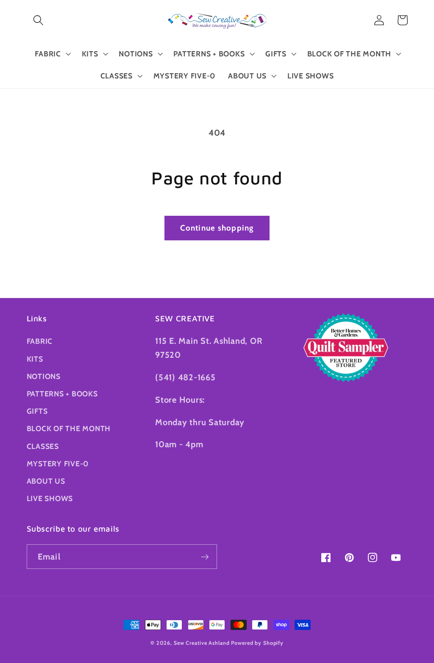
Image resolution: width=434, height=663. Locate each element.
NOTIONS (44, 376)
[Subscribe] (205, 556)
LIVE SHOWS (50, 498)
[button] (38, 20)
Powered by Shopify (257, 643)
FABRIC (40, 341)
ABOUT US (46, 480)
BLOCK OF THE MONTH (69, 428)
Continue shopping (216, 228)
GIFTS (37, 411)
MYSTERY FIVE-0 (58, 463)
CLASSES (43, 446)
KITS (35, 358)
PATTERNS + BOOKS (62, 393)
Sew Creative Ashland (202, 643)
